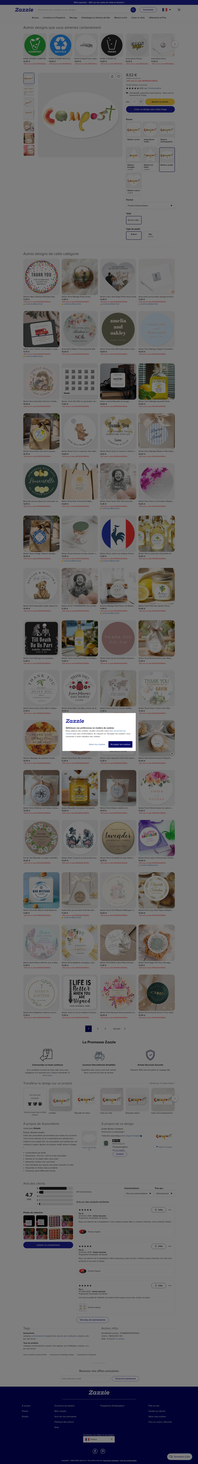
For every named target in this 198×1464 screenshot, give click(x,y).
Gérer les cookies (97, 744)
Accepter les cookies (120, 744)
